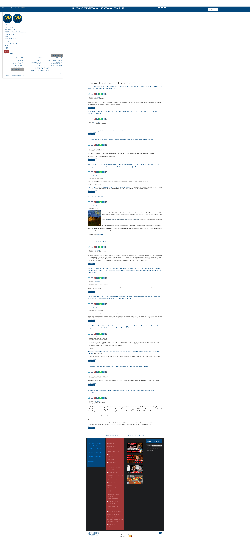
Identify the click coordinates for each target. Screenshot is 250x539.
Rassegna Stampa (37, 72)
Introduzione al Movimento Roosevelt (16, 26)
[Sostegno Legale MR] (112, 8)
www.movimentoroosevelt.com (105, 382)
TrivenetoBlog (91, 461)
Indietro (112, 435)
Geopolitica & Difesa (56, 59)
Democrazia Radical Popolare (94, 445)
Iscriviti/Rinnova (48, 67)
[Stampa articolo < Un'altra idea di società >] (160, 199)
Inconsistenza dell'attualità (97, 241)
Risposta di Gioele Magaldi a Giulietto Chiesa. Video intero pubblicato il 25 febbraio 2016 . (110, 131)
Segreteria (39, 57)
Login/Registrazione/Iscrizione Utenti (15, 75)
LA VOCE (7, 48)
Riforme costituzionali (55, 65)
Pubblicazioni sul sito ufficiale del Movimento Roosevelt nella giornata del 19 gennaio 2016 (118, 366)
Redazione (20, 59)
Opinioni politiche (10, 29)
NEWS (6, 51)
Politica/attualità (96, 97)
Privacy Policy (121, 536)
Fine (143, 435)
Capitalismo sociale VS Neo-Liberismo (15, 33)
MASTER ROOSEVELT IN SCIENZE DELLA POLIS (54, 72)
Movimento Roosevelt (37, 70)
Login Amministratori (11, 77)
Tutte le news (9, 53)
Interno (20, 60)
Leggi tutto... (91, 107)
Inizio (107, 435)
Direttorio (59, 57)
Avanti (138, 435)
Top (161, 533)
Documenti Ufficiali (17, 72)
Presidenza (19, 57)
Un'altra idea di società (95, 197)
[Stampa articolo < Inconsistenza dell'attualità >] (160, 243)
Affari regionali (37, 67)
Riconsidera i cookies (157, 445)
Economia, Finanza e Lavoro (54, 60)
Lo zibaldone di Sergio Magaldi (94, 448)
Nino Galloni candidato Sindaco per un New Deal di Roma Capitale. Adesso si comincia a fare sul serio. (113, 418)
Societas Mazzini (100, 234)
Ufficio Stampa (38, 59)
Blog (6, 47)
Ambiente (59, 62)
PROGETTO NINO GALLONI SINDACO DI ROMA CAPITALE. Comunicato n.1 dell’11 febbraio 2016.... (110, 187)
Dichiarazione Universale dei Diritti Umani (17, 40)
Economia (111, 459)
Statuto (7, 41)
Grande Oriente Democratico (94, 443)
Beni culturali (18, 65)
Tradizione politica (10, 38)
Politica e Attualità (17, 69)
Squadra (7, 50)
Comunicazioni (39, 68)
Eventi (47, 68)
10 (132, 435)
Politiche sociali (18, 63)
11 (135, 435)
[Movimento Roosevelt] (93, 533)
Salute (40, 65)
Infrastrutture (18, 62)
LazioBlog (90, 459)
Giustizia (39, 60)
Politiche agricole (36, 62)
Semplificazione (18, 67)
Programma (8, 36)
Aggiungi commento (92, 105)
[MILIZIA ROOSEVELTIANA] (85, 8)
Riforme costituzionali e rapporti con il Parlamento (115, 490)
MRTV (6, 45)
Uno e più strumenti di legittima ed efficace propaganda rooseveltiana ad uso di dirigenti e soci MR (122, 139)
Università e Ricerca (56, 63)
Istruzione (39, 63)
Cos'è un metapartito (11, 43)
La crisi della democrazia (12, 31)
